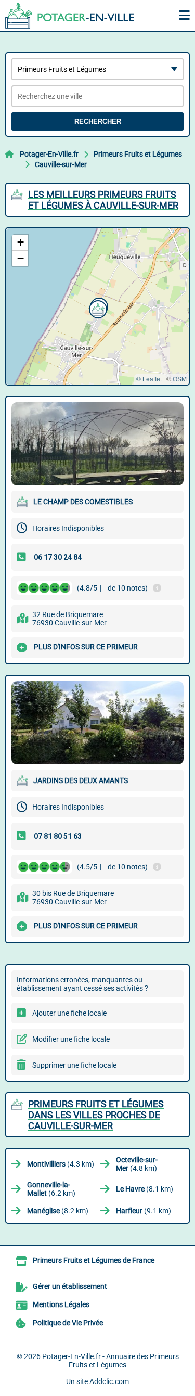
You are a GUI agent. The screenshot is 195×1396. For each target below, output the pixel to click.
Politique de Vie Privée (68, 1322)
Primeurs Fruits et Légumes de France (93, 1260)
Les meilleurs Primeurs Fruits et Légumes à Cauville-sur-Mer (103, 200)
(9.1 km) (143, 1211)
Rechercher (97, 121)
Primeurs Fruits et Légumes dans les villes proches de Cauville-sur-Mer (96, 1114)
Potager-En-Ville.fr (49, 154)
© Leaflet (149, 378)
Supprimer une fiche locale (74, 1065)
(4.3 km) (60, 1164)
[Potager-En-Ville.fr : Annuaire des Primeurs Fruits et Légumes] (70, 16)
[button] (97, 308)
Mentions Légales (61, 1304)
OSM (180, 378)
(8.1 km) (144, 1189)
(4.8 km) (137, 1164)
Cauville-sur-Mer (61, 164)
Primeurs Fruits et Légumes (138, 154)
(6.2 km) (51, 1189)
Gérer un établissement (70, 1286)
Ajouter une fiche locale (69, 1013)
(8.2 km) (57, 1211)
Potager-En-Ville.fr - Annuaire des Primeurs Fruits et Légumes (110, 1360)
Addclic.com (109, 1381)
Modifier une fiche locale (71, 1039)
